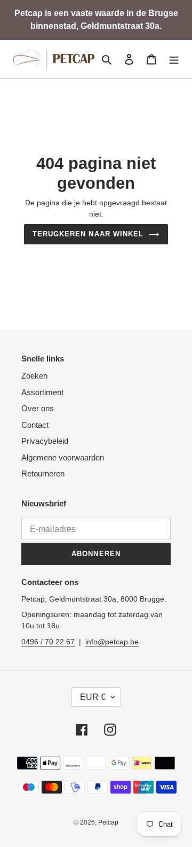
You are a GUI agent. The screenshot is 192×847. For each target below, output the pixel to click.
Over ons (37, 408)
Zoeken (34, 375)
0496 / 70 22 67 (48, 641)
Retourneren (43, 473)
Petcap (108, 822)
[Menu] (174, 59)
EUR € (93, 697)
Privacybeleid (44, 440)
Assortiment (42, 392)
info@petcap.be (112, 641)
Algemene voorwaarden (62, 457)
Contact (35, 424)
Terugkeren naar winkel (88, 234)
